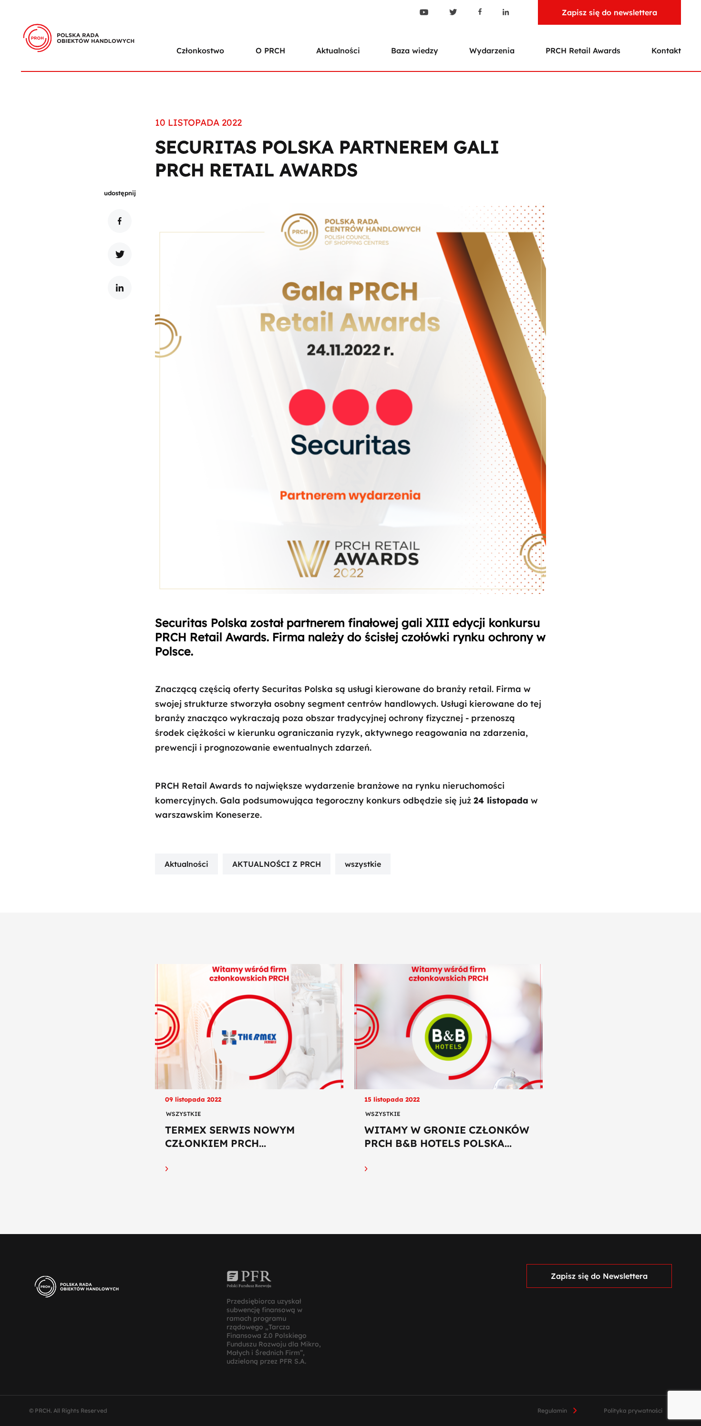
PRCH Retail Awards (583, 50)
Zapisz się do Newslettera (599, 1276)
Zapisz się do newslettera (609, 12)
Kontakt (666, 50)
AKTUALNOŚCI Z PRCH (276, 864)
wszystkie (363, 864)
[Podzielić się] (120, 221)
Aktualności (338, 50)
